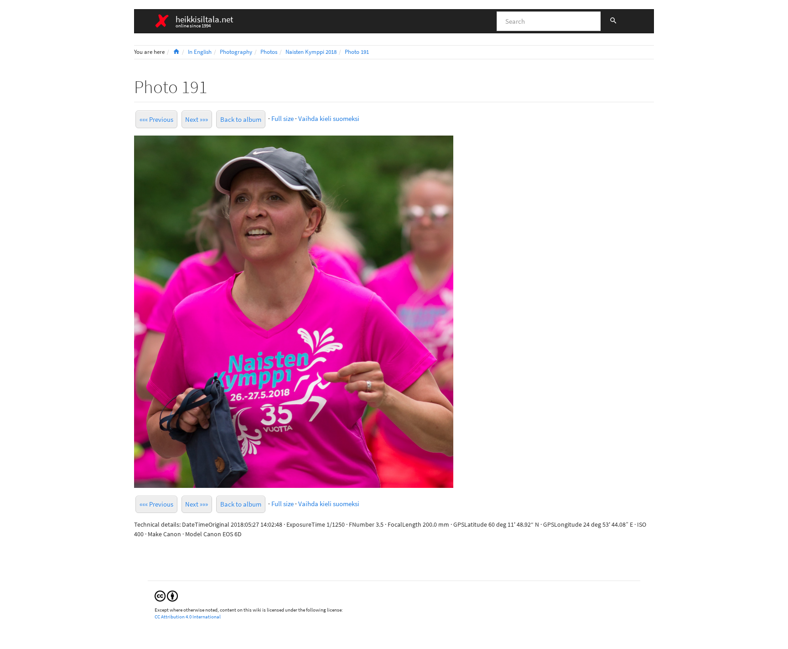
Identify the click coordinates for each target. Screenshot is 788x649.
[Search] (613, 21)
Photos (268, 52)
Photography (236, 52)
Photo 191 (357, 52)
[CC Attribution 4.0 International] (166, 595)
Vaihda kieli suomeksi (328, 118)
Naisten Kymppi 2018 (311, 52)
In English (200, 52)
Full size (282, 118)
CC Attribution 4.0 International (188, 616)
